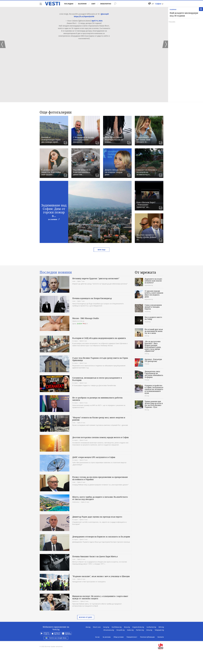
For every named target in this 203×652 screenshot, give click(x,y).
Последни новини (56, 272)
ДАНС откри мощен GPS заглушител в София (93, 457)
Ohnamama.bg (108, 630)
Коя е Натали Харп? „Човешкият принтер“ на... (145, 204)
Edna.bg (149, 630)
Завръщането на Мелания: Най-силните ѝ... (144, 139)
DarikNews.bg (116, 627)
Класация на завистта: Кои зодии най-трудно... (51, 172)
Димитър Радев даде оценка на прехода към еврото (97, 516)
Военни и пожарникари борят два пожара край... (51, 139)
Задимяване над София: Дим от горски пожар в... (54, 210)
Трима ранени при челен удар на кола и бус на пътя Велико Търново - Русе (154, 404)
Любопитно (105, 4)
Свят (93, 4)
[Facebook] (163, 640)
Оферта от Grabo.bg (78, 321)
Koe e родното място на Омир (153, 318)
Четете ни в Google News (58, 638)
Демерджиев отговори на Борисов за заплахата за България (101, 536)
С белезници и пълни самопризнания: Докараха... (83, 139)
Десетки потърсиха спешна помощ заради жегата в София (100, 437)
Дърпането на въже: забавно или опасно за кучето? (153, 281)
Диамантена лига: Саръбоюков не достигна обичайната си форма (154, 374)
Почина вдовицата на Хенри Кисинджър (92, 298)
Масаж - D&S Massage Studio (85, 318)
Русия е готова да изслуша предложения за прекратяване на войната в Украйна (100, 478)
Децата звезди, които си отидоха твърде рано (115, 172)
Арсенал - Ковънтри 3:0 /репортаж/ (153, 360)
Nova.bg (127, 627)
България (82, 4)
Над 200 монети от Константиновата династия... (82, 172)
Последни (68, 4)
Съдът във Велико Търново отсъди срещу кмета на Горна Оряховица (100, 359)
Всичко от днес (85, 617)
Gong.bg (106, 627)
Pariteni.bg (140, 630)
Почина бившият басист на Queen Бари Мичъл (95, 556)
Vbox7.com (97, 627)
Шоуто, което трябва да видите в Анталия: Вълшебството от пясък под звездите (100, 498)
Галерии (173, 9)
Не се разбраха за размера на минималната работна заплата (97, 398)
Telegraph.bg (159, 630)
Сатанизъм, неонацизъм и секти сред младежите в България (97, 379)
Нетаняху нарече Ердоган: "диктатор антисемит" (95, 278)
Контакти (161, 637)
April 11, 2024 (97, 21)
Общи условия (119, 637)
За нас (97, 637)
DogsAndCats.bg (138, 627)
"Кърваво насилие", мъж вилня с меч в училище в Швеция (101, 576)
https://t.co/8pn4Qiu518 (84, 16)
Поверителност (132, 637)
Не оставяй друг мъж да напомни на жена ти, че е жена (154, 331)
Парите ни (75, 601)
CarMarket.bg (151, 627)
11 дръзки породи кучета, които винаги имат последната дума (154, 294)
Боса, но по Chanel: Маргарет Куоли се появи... (114, 139)
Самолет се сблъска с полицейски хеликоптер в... (146, 172)
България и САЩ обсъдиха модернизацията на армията (99, 338)
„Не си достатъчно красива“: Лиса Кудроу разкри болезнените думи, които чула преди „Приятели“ (153, 346)
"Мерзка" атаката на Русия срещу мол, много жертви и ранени (98, 418)
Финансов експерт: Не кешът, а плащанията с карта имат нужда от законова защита (100, 597)
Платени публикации (147, 637)
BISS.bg (161, 627)
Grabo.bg (130, 630)
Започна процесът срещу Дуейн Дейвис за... (146, 237)
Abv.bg (88, 627)
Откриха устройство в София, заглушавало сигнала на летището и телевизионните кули (154, 389)
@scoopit (105, 14)
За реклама (107, 637)
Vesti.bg (52, 3)
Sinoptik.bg (120, 630)
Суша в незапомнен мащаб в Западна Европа (153, 307)
